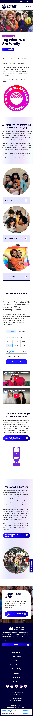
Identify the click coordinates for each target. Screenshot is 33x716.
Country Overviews (16, 665)
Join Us (7, 49)
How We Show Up (11, 239)
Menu (27, 7)
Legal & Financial (16, 661)
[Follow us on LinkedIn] (21, 686)
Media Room (17, 677)
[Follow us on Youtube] (25, 686)
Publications (16, 657)
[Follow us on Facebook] (7, 686)
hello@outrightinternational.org (16, 700)
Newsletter (16, 681)
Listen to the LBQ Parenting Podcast (12, 438)
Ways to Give (16, 653)
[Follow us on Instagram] (11, 686)
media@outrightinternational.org (16, 707)
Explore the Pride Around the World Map (14, 535)
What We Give (10, 277)
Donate (16, 645)
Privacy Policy (16, 669)
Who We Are (9, 200)
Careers (16, 673)
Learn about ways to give (15, 614)
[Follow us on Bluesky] (16, 686)
